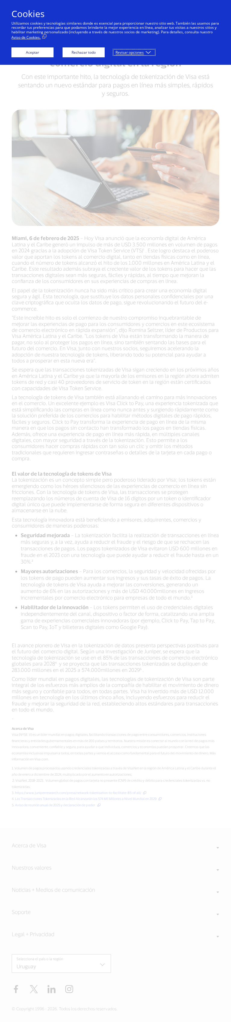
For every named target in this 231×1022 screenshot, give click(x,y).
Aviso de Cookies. (26, 37)
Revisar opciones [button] (130, 52)
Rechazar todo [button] (84, 52)
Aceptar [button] (32, 52)
